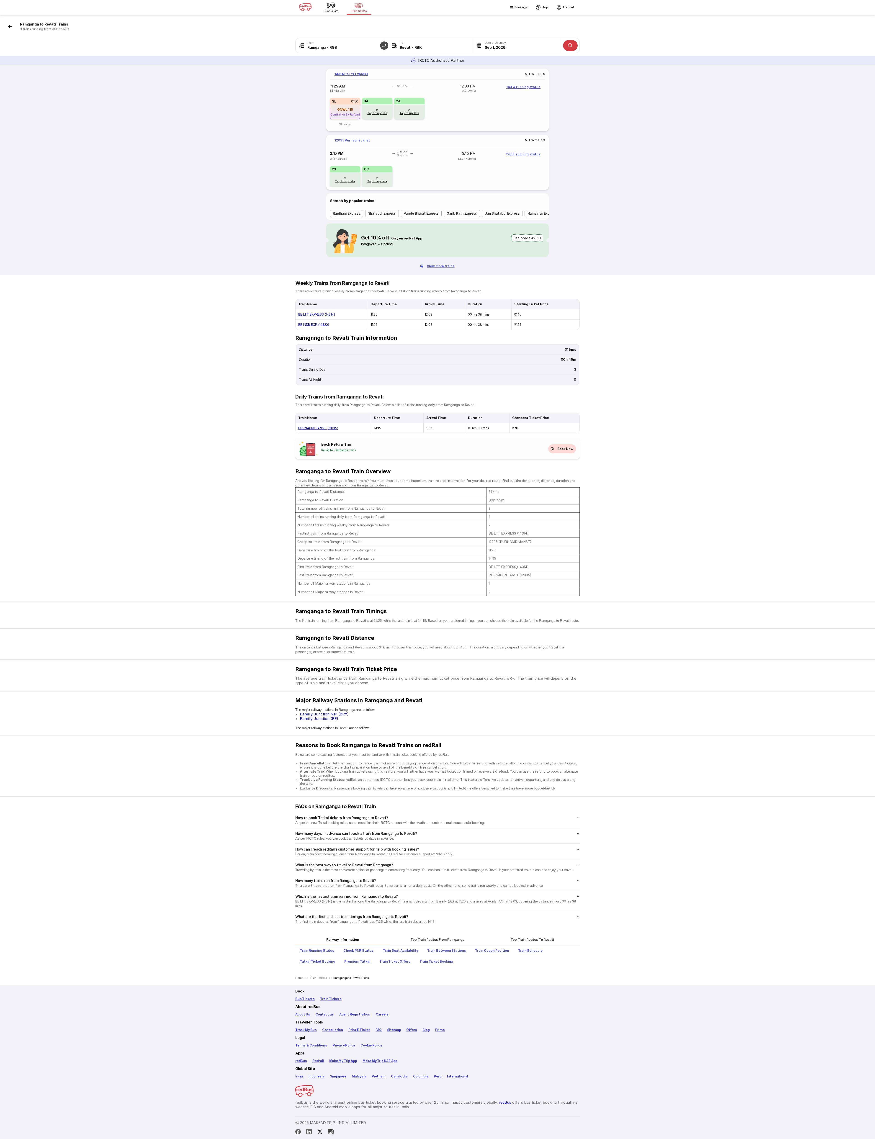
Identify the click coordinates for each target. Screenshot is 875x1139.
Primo (440, 1030)
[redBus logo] (305, 7)
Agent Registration (354, 1014)
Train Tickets (331, 999)
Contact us (325, 1014)
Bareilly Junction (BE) (319, 718)
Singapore (338, 1076)
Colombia (421, 1076)
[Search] (570, 45)
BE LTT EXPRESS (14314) (316, 314)
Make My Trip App (343, 1061)
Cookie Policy (371, 1045)
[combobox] (340, 45)
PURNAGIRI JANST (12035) (318, 428)
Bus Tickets (305, 999)
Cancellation (332, 1030)
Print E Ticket (359, 1030)
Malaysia (359, 1076)
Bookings (521, 7)
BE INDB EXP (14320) (313, 325)
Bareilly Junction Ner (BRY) (324, 714)
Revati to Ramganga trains (338, 450)
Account (568, 7)
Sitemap (394, 1030)
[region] (437, 100)
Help (545, 7)
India (299, 1076)
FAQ (378, 1030)
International (457, 1076)
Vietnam (379, 1076)
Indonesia (316, 1076)
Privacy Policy (344, 1045)
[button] (384, 45)
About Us (302, 1014)
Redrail (318, 1061)
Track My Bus (306, 1030)
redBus (301, 1061)
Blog (426, 1030)
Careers (382, 1014)
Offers (411, 1030)
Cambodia (399, 1076)
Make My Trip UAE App (380, 1061)
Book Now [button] (565, 449)
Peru (437, 1076)
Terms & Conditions (311, 1045)
